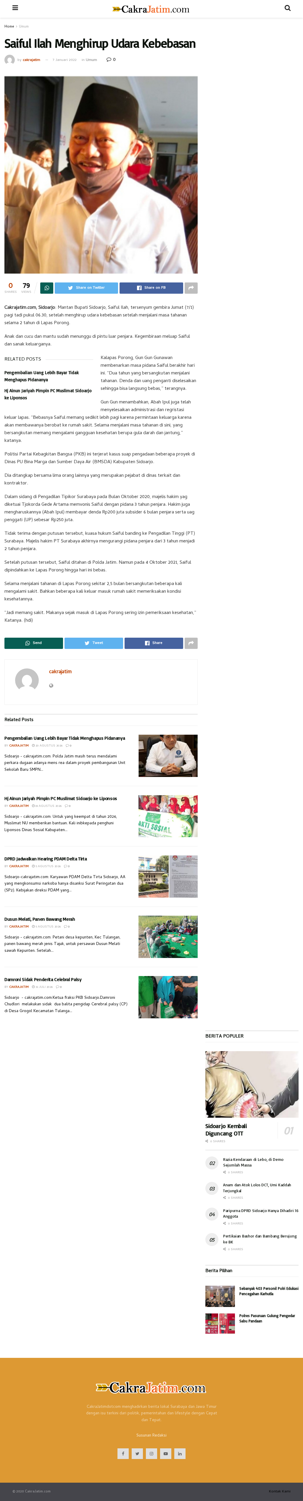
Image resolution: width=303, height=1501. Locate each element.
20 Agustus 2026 (48, 746)
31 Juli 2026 (44, 987)
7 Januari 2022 (65, 60)
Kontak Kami (280, 1492)
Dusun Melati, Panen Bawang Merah (39, 919)
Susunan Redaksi (151, 1435)
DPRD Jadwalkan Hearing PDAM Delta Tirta (45, 859)
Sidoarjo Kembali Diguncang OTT (226, 1129)
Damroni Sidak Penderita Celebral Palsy (43, 979)
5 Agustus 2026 (48, 866)
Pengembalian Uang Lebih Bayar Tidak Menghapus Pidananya (64, 738)
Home (9, 27)
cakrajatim (31, 60)
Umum (24, 27)
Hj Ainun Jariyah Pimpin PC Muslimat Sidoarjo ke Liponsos (60, 798)
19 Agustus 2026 (48, 806)
